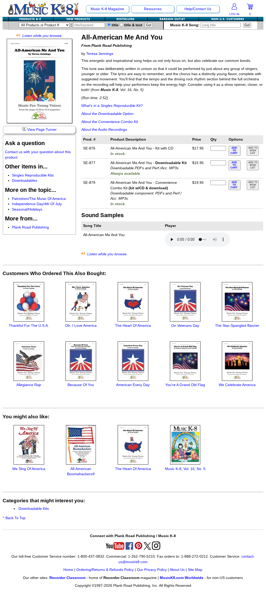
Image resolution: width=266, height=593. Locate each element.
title (114, 25)
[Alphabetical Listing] (31, 19)
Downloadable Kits (33, 509)
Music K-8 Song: (185, 25)
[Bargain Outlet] (173, 19)
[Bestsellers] (126, 19)
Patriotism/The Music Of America (39, 199)
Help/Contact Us (197, 9)
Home (68, 570)
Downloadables (24, 181)
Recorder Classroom (67, 578)
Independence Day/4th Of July (37, 204)
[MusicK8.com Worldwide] (228, 19)
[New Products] (79, 19)
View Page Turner (41, 130)
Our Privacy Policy (152, 570)
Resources (153, 9)
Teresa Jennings (99, 54)
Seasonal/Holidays (27, 209)
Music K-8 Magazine (107, 9)
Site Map (195, 570)
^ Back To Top (14, 518)
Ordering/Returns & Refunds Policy (105, 570)
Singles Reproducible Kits (33, 175)
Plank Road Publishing (30, 227)
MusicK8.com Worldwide (181, 578)
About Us (177, 570)
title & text (132, 25)
